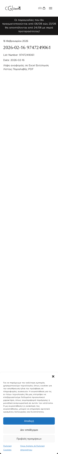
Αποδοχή (29, 421)
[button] (53, 376)
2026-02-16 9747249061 (27, 47)
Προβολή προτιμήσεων (29, 438)
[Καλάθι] (41, 8)
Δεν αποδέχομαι (29, 429)
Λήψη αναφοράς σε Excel (19, 65)
